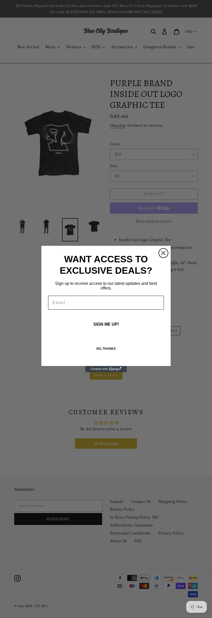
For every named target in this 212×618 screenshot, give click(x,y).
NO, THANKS (106, 348)
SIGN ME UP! (106, 324)
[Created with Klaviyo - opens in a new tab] (106, 369)
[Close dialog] (163, 253)
